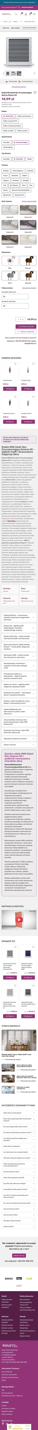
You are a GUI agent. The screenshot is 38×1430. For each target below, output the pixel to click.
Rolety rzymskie (8, 131)
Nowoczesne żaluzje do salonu (27, 1332)
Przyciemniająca (22, 142)
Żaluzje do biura (25, 1336)
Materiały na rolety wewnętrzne (23, 1087)
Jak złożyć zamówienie (9, 1374)
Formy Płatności (7, 1372)
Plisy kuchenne (25, 1299)
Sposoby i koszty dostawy (10, 1377)
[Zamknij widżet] (3, 1423)
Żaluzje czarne (24, 1325)
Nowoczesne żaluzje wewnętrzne (26, 1321)
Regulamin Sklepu (7, 1411)
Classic (5, 190)
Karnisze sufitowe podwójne (7, 1321)
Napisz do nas (19, 1255)
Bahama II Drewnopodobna (20, 190)
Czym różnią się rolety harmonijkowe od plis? (24, 1065)
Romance (16, 180)
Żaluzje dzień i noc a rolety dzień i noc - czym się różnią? (17, 1055)
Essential (30, 171)
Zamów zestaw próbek (29, 201)
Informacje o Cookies (8, 1408)
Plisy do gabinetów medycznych (26, 1304)
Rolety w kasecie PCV (10, 121)
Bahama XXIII (19, 195)
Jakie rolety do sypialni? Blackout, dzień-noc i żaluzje (26, 1076)
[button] (16, 14)
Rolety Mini (10, 116)
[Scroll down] (34, 73)
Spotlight (26, 180)
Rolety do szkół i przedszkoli (7, 1306)
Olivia (23, 185)
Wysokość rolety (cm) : (9, 301)
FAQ (3, 1390)
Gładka (29, 159)
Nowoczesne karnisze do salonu (9, 1332)
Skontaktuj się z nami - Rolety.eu (12, 1396)
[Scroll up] (3, 73)
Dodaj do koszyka (27, 326)
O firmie (4, 1406)
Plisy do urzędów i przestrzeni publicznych (27, 1309)
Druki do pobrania (7, 1393)
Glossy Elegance (18, 171)
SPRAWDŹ (31, 2)
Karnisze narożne (7, 1325)
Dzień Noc (19, 159)
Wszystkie (6, 142)
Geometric (14, 175)
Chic (30, 185)
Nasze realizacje (7, 1414)
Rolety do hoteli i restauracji (7, 1301)
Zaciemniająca (8, 147)
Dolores (15, 185)
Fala (4, 185)
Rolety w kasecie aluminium (12, 126)
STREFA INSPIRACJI (11, 1026)
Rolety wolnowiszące (24, 116)
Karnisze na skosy (7, 1328)
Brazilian (6, 171)
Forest (5, 175)
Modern (24, 175)
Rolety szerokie (22, 131)
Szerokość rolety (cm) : (9, 292)
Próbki (4, 1380)
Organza (6, 180)
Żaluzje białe (24, 1328)
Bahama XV (7, 195)
